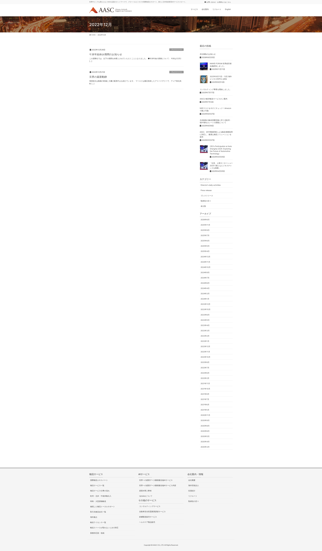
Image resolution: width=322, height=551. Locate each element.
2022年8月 (205, 362)
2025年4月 (205, 251)
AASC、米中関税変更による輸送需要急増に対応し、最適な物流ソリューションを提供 (216, 134)
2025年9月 (205, 230)
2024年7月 (205, 278)
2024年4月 (205, 288)
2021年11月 (205, 383)
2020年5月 (205, 436)
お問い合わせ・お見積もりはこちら (219, 2)
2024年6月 (205, 283)
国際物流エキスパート (99, 480)
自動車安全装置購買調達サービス (152, 511)
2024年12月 (205, 257)
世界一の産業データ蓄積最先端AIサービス (156, 480)
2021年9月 (205, 394)
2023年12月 (205, 304)
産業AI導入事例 (145, 491)
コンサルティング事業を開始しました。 (215, 89)
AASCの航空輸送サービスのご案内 (213, 99)
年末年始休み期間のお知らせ (105, 54)
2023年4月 (205, 325)
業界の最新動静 (98, 76)
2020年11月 (205, 415)
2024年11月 (205, 262)
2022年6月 (205, 373)
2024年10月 (205, 267)
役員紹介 (191, 491)
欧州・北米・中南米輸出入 (100, 496)
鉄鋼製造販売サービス (148, 517)
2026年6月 (205, 219)
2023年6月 (205, 315)
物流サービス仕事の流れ (100, 491)
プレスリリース (176, 49)
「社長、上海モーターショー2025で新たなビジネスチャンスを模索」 (221, 165)
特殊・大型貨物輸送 (98, 501)
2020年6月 (205, 431)
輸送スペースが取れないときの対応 (104, 528)
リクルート (192, 496)
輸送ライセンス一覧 (98, 522)
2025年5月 (205, 246)
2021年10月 (205, 389)
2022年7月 (205, 368)
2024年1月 (205, 299)
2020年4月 (205, 441)
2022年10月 (205, 357)
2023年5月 (205, 320)
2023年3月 (205, 330)
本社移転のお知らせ (208, 54)
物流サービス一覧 (97, 485)
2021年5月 (205, 410)
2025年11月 (205, 225)
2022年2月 (205, 378)
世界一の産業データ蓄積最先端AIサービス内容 (157, 485)
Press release (206, 190)
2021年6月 (205, 404)
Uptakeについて (145, 496)
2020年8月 (205, 426)
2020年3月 (205, 447)
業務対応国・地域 (97, 533)
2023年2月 (205, 336)
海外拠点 (93, 517)
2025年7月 (205, 235)
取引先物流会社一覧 (98, 512)
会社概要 (191, 480)
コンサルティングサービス (149, 506)
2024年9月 (205, 272)
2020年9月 (205, 420)
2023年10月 (205, 309)
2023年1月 (205, 341)
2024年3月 (205, 293)
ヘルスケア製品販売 (147, 522)
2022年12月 (205, 346)
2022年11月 (205, 352)
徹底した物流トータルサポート (102, 506)
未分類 (203, 206)
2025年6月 (205, 241)
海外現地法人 (193, 485)
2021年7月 (205, 399)
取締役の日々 (206, 201)
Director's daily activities (211, 185)
